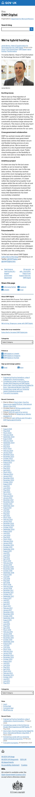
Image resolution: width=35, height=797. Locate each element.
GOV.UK (23, 759)
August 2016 (7, 620)
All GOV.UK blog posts (9, 759)
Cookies (24, 765)
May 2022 (6, 490)
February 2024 (8, 451)
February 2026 (8, 435)
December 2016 (8, 612)
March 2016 (7, 630)
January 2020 (7, 543)
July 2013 (6, 679)
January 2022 (7, 498)
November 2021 (8, 502)
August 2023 (7, 462)
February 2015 (8, 651)
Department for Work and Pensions (22, 19)
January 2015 (7, 653)
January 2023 (7, 476)
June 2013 (6, 681)
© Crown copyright (17, 792)
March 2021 (7, 517)
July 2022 (6, 486)
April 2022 (6, 492)
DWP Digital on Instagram (12, 356)
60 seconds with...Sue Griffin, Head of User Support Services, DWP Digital (25, 273)
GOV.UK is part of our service (18, 412)
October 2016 (7, 616)
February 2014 (8, 673)
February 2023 (8, 474)
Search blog (6, 25)
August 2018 (7, 575)
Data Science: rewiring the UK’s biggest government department (9, 273)
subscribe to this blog (9, 257)
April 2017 (6, 604)
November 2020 (8, 525)
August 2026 (7, 429)
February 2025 (8, 441)
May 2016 (6, 626)
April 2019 (6, 559)
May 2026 (6, 431)
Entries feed (7, 706)
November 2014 (8, 657)
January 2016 (7, 634)
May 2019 (6, 557)
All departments (7, 762)
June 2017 (6, 602)
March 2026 (7, 433)
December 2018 (8, 567)
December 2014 (8, 655)
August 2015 (7, 643)
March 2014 (7, 671)
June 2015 (6, 647)
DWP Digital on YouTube (11, 358)
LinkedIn (6, 290)
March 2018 (7, 584)
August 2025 (7, 439)
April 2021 (6, 515)
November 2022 (8, 480)
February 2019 (8, 563)
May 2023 (6, 468)
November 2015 (8, 638)
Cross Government (12, 49)
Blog (3, 11)
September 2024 (8, 443)
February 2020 (8, 541)
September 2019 (8, 549)
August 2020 (7, 531)
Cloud (3, 49)
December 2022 (8, 478)
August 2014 (7, 661)
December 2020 (8, 523)
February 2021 (8, 519)
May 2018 (6, 580)
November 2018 (8, 569)
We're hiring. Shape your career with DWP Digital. (17, 323)
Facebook (23, 287)
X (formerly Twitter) (10, 287)
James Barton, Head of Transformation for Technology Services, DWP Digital (14, 46)
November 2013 (8, 675)
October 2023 (8, 458)
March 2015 (7, 649)
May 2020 (6, 537)
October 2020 (8, 527)
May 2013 (6, 683)
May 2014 (6, 667)
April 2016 (6, 628)
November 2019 (8, 545)
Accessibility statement (10, 765)
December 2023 (8, 454)
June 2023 (6, 466)
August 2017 (7, 598)
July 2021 (6, 510)
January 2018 (7, 588)
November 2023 (8, 456)
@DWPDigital (12, 259)
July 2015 (6, 645)
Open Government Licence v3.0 (13, 775)
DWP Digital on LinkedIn (11, 353)
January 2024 (7, 452)
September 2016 (8, 618)
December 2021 (8, 500)
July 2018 (6, 577)
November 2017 (8, 592)
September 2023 (8, 460)
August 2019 (7, 551)
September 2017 (8, 596)
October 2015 (7, 640)
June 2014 (6, 665)
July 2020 (6, 533)
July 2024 (6, 445)
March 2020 (7, 539)
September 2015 (8, 642)
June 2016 (6, 624)
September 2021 (8, 506)
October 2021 (7, 504)
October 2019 (7, 547)
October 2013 (7, 677)
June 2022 (6, 488)
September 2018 (8, 573)
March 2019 (7, 561)
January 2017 (7, 610)
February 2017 (8, 608)
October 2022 (8, 482)
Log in (5, 704)
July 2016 (6, 622)
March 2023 (7, 472)
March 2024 (7, 448)
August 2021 (7, 508)
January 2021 (7, 521)
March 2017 (7, 606)
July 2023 (6, 464)
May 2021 (6, 513)
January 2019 (7, 565)
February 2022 (8, 496)
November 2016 (8, 614)
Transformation (12, 51)
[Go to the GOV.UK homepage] (9, 3)
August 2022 (7, 484)
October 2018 (7, 571)
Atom (21, 367)
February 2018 (8, 586)
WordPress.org (8, 710)
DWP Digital (9, 15)
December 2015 (8, 636)
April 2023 (6, 470)
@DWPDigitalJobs (8, 261)
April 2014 (6, 669)
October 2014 (7, 659)
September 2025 (8, 437)
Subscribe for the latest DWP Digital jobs (14, 332)
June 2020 (6, 535)
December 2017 (8, 590)
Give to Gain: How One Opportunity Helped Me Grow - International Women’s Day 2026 (17, 404)
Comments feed (8, 708)
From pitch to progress (10, 393)
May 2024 (6, 446)
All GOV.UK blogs (8, 757)
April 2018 (6, 582)
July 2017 (6, 600)
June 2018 (6, 579)
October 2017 (7, 594)
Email (21, 290)
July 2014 (6, 663)
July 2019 (6, 553)
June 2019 (6, 555)
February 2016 (8, 632)
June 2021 (6, 512)
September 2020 (8, 529)
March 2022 (7, 494)
